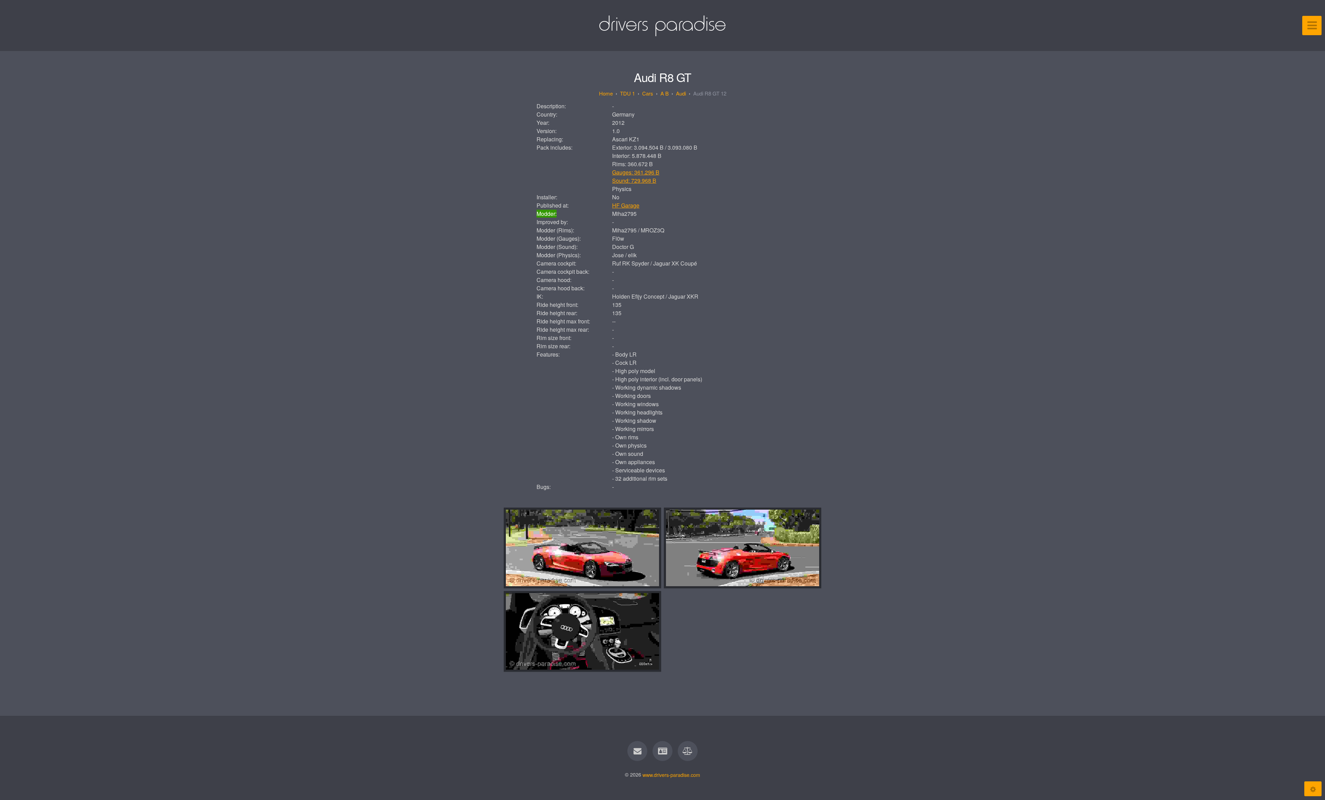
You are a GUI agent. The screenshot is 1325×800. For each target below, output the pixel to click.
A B (664, 93)
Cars (647, 93)
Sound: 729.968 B (634, 180)
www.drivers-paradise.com (671, 774)
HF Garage (625, 205)
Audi (681, 93)
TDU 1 (627, 93)
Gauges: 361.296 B (635, 172)
